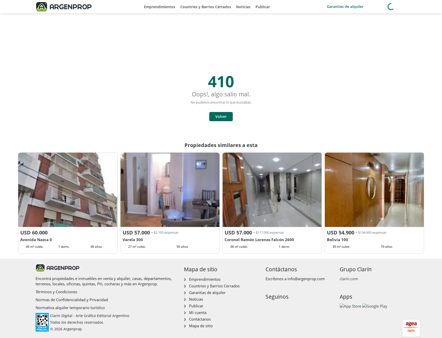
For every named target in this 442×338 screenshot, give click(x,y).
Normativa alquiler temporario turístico (70, 307)
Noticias (243, 6)
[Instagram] (277, 307)
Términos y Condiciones (56, 291)
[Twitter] (293, 307)
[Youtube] (285, 307)
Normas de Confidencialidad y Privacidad (72, 299)
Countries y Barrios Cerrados (205, 6)
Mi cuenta (197, 312)
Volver (221, 116)
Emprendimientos (159, 6)
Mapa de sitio (201, 325)
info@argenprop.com (306, 278)
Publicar (263, 6)
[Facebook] (269, 307)
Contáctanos (200, 319)
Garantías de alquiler (345, 6)
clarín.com (349, 278)
